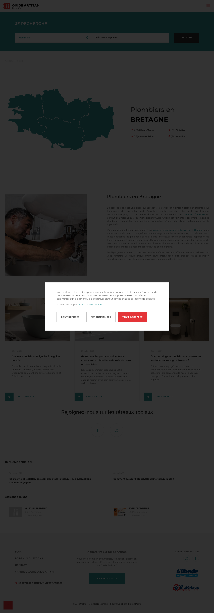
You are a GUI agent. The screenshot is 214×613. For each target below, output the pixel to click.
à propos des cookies (90, 304)
